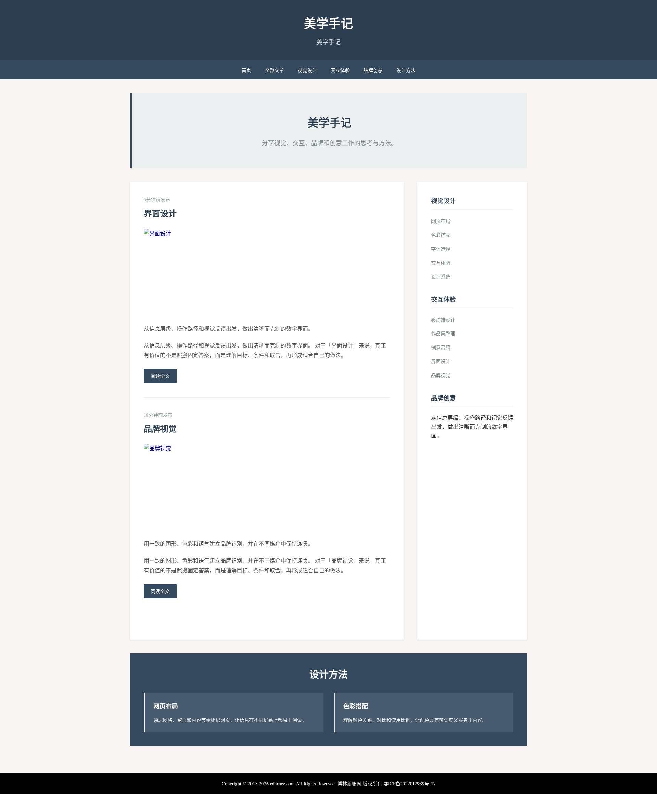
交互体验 (340, 70)
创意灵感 (440, 347)
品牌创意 (373, 70)
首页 (246, 70)
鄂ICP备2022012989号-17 (409, 783)
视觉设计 (307, 70)
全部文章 (274, 70)
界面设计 (160, 213)
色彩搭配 (440, 234)
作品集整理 (443, 333)
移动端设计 (443, 319)
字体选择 (440, 248)
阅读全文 (160, 376)
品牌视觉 (160, 428)
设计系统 (440, 276)
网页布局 (440, 221)
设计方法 (405, 70)
